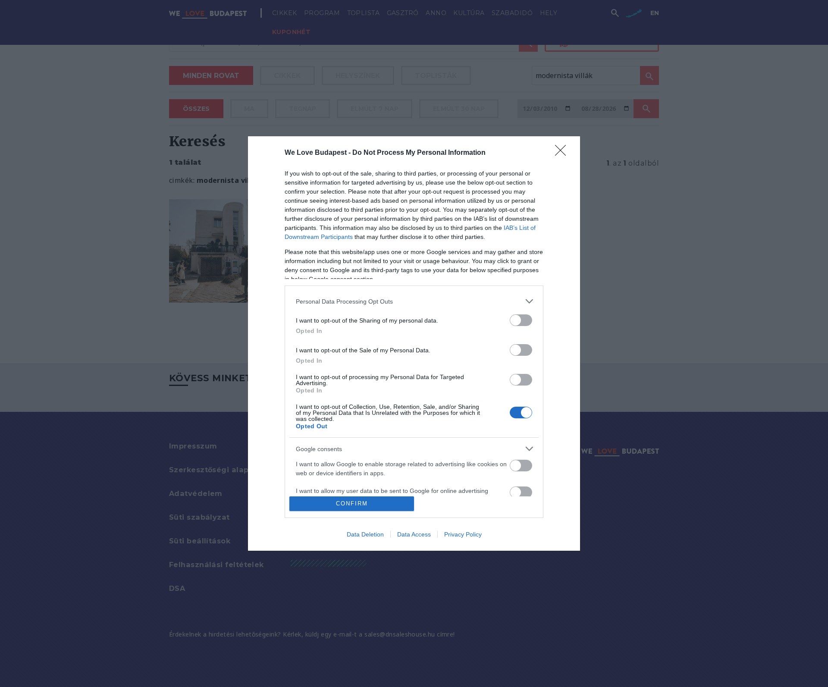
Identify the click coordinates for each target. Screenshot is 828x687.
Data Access (414, 534)
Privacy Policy (463, 534)
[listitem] (414, 301)
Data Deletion (365, 534)
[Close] (563, 153)
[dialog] (414, 343)
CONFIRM (352, 503)
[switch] (521, 320)
